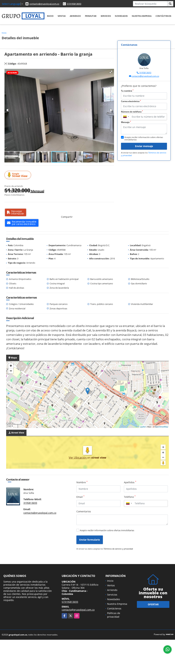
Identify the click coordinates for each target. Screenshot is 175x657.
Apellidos (130, 482)
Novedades (121, 15)
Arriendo (75, 15)
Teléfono (130, 496)
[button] (111, 72)
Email (80, 496)
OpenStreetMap (161, 426)
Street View (20, 175)
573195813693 (74, 3)
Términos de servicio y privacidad (118, 548)
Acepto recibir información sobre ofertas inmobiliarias (107, 530)
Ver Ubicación (78, 457)
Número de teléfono (132, 111)
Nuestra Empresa (142, 15)
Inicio (50, 15)
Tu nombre (127, 90)
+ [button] (11, 366)
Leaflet (143, 426)
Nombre (82, 482)
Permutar (91, 15)
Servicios (106, 15)
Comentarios (83, 511)
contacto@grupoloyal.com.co (44, 3)
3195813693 (145, 72)
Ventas (62, 15)
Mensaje (126, 122)
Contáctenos (163, 15)
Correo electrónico (131, 101)
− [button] (11, 371)
